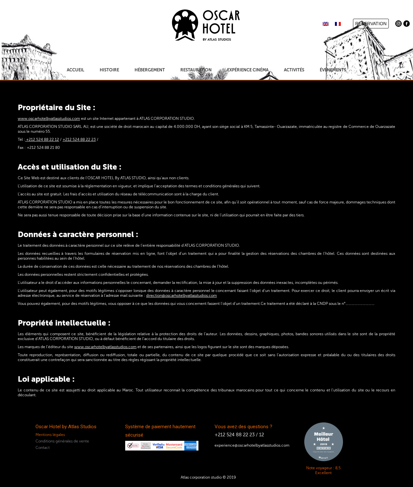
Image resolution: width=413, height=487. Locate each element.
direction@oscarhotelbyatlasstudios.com (181, 295)
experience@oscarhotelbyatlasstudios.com (252, 445)
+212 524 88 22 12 (42, 139)
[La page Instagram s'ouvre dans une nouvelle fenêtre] (398, 23)
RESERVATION (371, 23)
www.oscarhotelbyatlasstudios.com (49, 118)
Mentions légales (50, 434)
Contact (42, 447)
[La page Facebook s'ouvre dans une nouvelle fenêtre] (406, 23)
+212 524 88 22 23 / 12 (239, 435)
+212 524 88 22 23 (79, 139)
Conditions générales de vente (62, 441)
